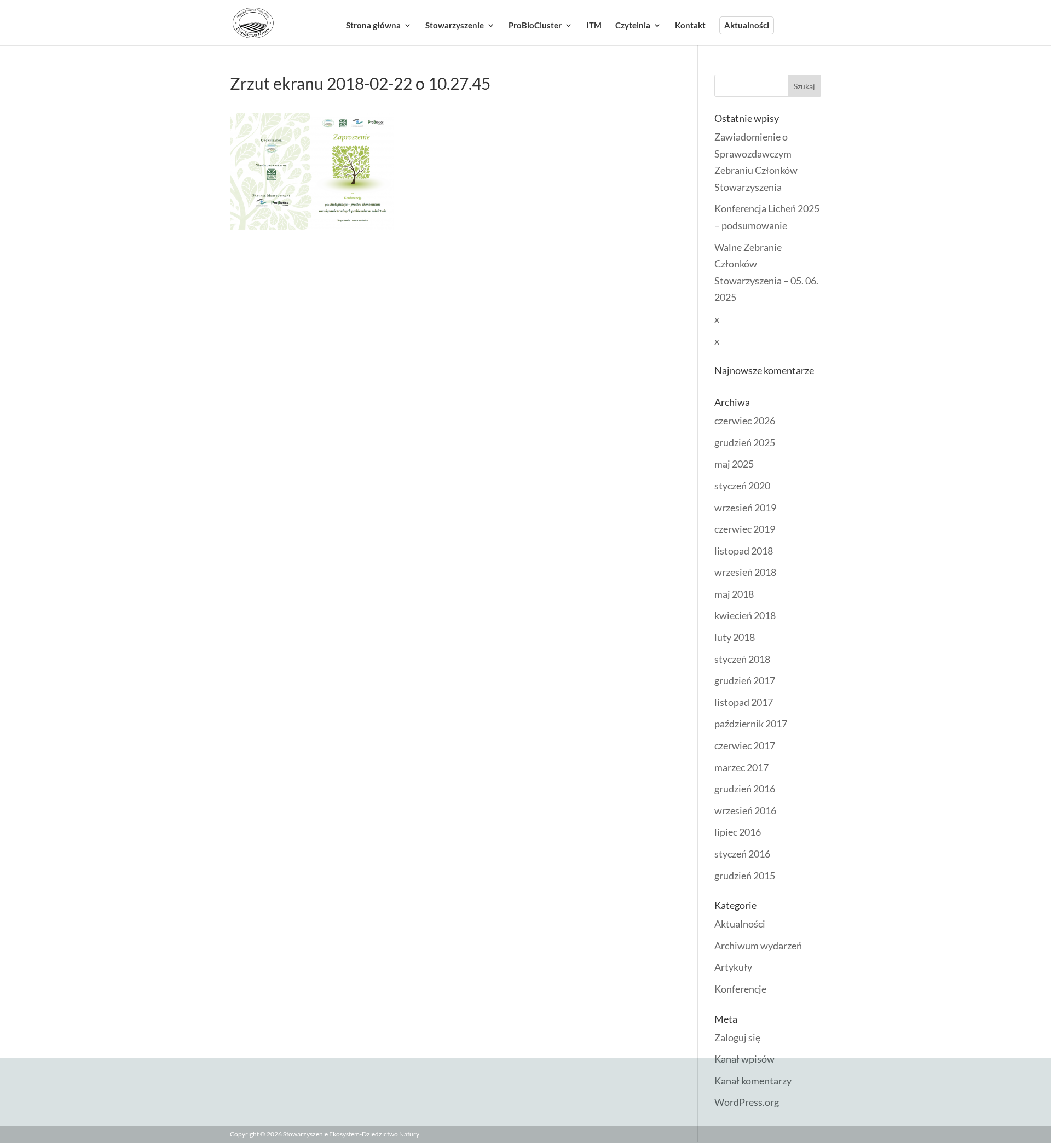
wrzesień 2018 (745, 572)
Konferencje (740, 989)
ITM (594, 25)
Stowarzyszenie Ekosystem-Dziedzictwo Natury (351, 1134)
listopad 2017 (743, 702)
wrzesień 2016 (745, 810)
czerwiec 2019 (744, 529)
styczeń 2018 (742, 659)
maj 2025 (734, 464)
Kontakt (690, 25)
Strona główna (373, 25)
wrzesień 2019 (745, 507)
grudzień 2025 (744, 442)
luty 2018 (734, 637)
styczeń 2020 (742, 486)
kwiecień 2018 (745, 615)
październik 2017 (750, 724)
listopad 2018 (743, 551)
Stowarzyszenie (454, 25)
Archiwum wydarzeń (758, 946)
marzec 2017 (741, 767)
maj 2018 (734, 594)
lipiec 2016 (737, 832)
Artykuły (733, 967)
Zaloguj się (737, 1037)
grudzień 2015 (744, 876)
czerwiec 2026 (744, 421)
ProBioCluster (535, 25)
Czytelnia (632, 25)
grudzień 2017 (744, 680)
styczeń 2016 (742, 854)
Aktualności (746, 25)
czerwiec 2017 (744, 745)
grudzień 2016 (744, 789)
